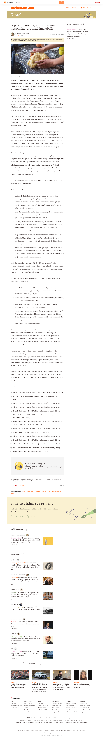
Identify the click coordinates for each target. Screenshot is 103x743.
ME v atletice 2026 (42, 709)
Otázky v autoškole (84, 712)
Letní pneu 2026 (83, 703)
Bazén (29, 720)
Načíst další (32, 663)
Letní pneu (55, 722)
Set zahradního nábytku (64, 720)
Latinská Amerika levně (71, 712)
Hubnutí (38, 491)
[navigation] (2, 2)
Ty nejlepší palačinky (57, 703)
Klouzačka (55, 720)
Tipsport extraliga (42, 707)
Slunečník (50, 720)
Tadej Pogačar (27, 709)
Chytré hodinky (75, 722)
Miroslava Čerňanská (18, 575)
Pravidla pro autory (69, 730)
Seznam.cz (98, 2)
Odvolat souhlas (80, 730)
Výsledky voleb (14, 707)
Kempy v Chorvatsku (71, 703)
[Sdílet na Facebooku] (61, 485)
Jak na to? (33, 516)
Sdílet (59, 34)
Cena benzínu (60, 717)
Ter (12, 648)
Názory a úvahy (16, 637)
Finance (14, 578)
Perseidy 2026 (52, 717)
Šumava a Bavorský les (71, 707)
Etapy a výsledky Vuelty (29, 705)
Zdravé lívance (55, 707)
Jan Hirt (26, 707)
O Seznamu (27, 730)
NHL (39, 714)
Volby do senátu (14, 712)
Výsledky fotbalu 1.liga (43, 705)
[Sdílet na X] (63, 485)
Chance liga (41, 703)
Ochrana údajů (59, 730)
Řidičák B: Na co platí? (85, 709)
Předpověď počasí (44, 717)
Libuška (13, 560)
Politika (13, 622)
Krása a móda (72, 30)
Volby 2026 (13, 703)
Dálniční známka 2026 (85, 705)
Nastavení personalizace (51, 733)
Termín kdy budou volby (16, 709)
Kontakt (52, 730)
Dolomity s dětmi (70, 714)
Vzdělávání (51, 491)
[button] (37, 59)
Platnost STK (83, 714)
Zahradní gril (74, 720)
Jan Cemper (14, 604)
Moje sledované (71, 7)
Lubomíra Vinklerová (22, 33)
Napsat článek (53, 466)
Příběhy (14, 592)
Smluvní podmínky (36, 730)
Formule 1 (40, 712)
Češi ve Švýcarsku (70, 709)
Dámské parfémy (48, 722)
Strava (12, 493)
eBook (53, 34)
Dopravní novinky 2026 (85, 707)
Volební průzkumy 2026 (16, 705)
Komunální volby (15, 714)
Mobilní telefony (30, 722)
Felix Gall (26, 712)
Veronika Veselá (16, 619)
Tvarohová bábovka (56, 709)
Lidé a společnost (17, 563)
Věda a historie (16, 607)
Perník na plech (55, 714)
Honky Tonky (15, 589)
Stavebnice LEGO (39, 722)
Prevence (44, 491)
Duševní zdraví (30, 491)
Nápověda (46, 730)
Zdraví (23, 491)
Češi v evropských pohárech (71, 717)
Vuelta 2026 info (28, 703)
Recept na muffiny (56, 705)
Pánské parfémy (83, 722)
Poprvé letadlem (70, 705)
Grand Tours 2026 (28, 714)
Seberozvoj (58, 491)
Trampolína (44, 720)
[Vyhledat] (61, 2)
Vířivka (80, 720)
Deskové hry (62, 722)
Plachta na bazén (36, 720)
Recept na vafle (55, 712)
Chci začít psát (87, 7)
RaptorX (13, 633)
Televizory (68, 722)
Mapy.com (36, 717)
